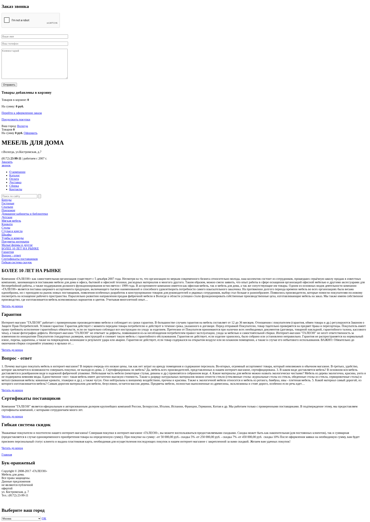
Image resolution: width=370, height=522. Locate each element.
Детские (7, 217)
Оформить (30, 133)
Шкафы (7, 234)
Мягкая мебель (11, 220)
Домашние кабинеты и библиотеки (25, 213)
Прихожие (8, 210)
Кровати (7, 224)
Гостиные (8, 203)
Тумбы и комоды (13, 238)
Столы (6, 227)
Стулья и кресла (12, 231)
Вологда (22, 126)
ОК (44, 518)
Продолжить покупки (16, 119)
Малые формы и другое (17, 245)
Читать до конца (12, 306)
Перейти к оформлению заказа (22, 113)
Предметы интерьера (15, 241)
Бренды (7, 200)
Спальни (7, 206)
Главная (7, 454)
